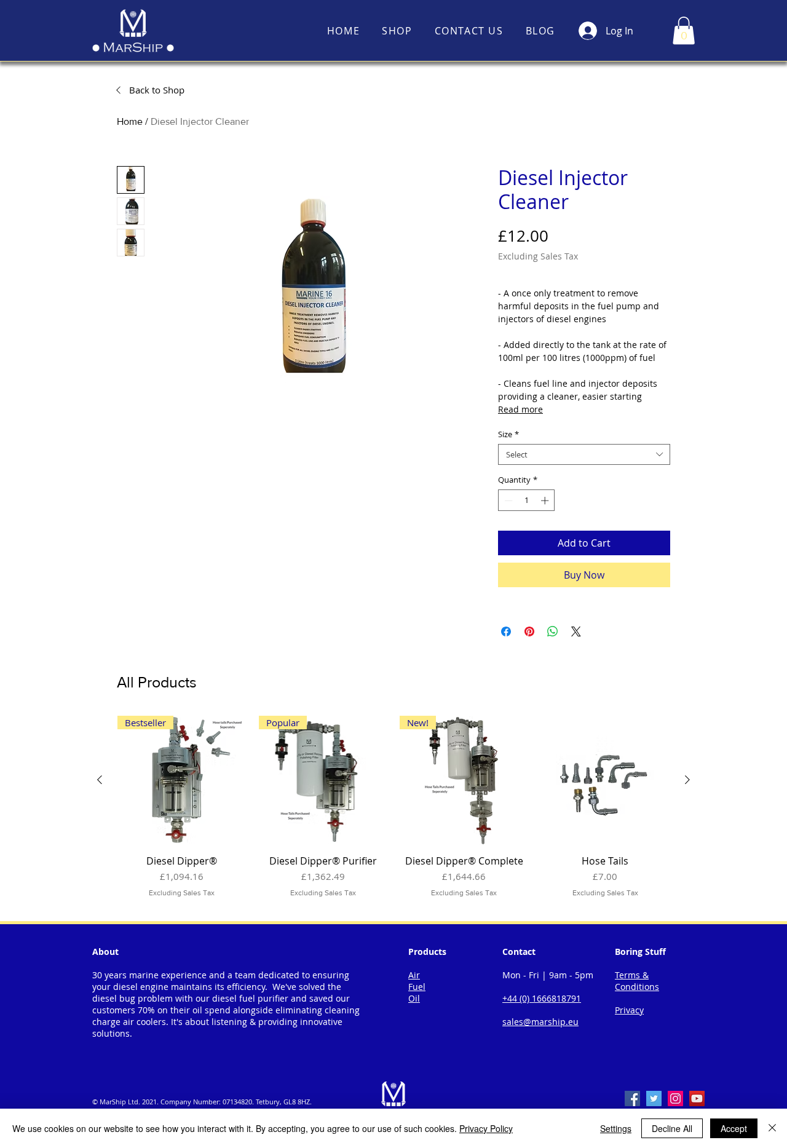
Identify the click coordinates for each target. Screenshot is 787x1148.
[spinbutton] (527, 500)
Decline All (672, 1128)
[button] (683, 30)
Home (130, 121)
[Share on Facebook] (506, 631)
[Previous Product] (99, 779)
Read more (520, 409)
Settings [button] (615, 1128)
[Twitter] (654, 1098)
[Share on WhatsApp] (552, 631)
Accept (734, 1128)
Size (508, 434)
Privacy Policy (486, 1128)
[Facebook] (632, 1098)
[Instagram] (675, 1098)
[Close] (772, 1128)
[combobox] (584, 454)
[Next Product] (687, 779)
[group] (393, 813)
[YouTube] (697, 1098)
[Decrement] (507, 500)
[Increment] (546, 500)
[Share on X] (576, 631)
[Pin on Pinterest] (529, 631)
